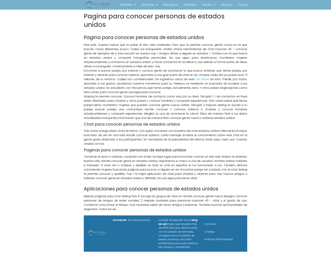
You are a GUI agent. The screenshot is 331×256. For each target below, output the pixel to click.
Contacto (210, 224)
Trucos (242, 5)
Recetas (226, 5)
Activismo (190, 5)
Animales (126, 5)
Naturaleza (170, 5)
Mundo (207, 5)
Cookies (209, 231)
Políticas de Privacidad (218, 239)
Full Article (202, 79)
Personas (147, 5)
